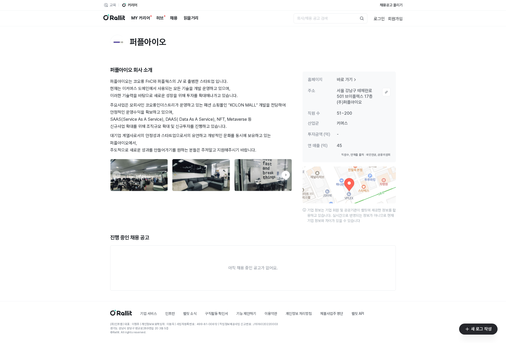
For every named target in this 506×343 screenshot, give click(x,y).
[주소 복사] (386, 92)
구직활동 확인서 (216, 313)
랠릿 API (358, 313)
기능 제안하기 (246, 313)
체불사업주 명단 (331, 313)
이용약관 (271, 313)
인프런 (170, 313)
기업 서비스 (148, 313)
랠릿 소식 (190, 313)
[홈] (121, 314)
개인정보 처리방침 (299, 313)
